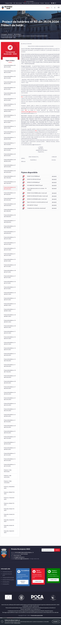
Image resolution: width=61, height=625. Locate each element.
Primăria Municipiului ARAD (37, 615)
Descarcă (54, 176)
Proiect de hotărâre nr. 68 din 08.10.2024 (10, 160)
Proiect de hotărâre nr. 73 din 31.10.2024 (10, 132)
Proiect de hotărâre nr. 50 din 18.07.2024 (10, 260)
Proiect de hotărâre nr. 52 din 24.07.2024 (9, 249)
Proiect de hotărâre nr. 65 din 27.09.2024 (9, 177)
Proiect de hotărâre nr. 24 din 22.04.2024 (10, 404)
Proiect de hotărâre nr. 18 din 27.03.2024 (9, 437)
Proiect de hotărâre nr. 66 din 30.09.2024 (10, 171)
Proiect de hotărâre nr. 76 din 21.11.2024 (10, 116)
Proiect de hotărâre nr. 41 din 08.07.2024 (9, 310)
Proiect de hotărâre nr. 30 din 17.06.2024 (10, 371)
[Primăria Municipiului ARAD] (7, 7)
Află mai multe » (17, 622)
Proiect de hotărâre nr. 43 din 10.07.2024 (10, 299)
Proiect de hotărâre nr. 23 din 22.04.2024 (10, 409)
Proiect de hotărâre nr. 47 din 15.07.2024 (10, 276)
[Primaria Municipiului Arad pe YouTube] (53, 3)
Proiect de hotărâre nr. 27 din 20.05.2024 (10, 387)
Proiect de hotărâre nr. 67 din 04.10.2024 (10, 166)
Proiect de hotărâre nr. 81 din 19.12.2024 (9, 88)
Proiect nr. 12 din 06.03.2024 (7, 470)
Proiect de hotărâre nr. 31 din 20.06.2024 (9, 365)
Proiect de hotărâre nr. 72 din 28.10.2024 (10, 138)
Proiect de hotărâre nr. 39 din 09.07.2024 (10, 321)
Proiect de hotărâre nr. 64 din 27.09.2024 (10, 182)
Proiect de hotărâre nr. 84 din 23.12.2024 (10, 71)
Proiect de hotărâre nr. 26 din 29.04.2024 (10, 393)
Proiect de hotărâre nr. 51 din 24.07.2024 (9, 254)
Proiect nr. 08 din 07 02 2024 (9, 493)
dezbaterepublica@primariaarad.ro (29, 111)
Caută (57, 550)
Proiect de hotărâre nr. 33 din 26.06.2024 (10, 354)
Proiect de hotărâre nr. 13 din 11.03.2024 (9, 465)
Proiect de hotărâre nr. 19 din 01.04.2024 (9, 432)
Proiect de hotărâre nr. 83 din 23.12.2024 (10, 77)
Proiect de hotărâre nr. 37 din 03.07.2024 (10, 332)
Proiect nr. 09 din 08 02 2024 (9, 487)
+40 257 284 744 (17, 555)
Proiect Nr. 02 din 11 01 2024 (9, 526)
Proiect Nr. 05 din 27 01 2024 (9, 509)
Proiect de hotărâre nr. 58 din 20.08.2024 (9, 215)
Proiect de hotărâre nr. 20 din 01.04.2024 (10, 426)
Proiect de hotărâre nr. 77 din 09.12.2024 (10, 110)
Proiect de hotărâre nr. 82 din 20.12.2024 (10, 82)
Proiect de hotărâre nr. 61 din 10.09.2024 (9, 199)
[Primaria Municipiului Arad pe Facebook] (51, 3)
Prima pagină (4, 34)
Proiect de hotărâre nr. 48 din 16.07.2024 (10, 271)
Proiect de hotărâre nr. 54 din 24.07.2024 (10, 238)
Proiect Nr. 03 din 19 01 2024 (9, 520)
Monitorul (10, 34)
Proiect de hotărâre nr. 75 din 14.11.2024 (9, 121)
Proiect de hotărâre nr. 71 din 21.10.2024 (9, 143)
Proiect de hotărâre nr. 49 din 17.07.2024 (10, 265)
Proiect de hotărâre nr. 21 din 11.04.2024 (9, 421)
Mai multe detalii (23, 582)
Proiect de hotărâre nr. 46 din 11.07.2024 (10, 282)
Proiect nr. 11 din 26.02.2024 (7, 476)
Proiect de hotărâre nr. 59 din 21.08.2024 (9, 210)
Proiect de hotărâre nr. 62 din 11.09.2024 (10, 193)
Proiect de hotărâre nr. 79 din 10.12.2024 (10, 99)
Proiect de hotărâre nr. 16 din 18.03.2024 (9, 448)
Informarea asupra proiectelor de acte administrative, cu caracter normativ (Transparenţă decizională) (24, 35)
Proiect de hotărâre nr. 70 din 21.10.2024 (10, 149)
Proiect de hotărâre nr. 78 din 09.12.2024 (10, 105)
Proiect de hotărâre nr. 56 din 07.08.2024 (9, 227)
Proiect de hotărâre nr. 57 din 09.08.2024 (9, 221)
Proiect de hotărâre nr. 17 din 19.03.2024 (9, 443)
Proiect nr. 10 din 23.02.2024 (7, 482)
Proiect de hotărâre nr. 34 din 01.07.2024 (10, 348)
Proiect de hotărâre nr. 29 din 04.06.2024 (10, 376)
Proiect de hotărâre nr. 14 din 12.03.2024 (9, 459)
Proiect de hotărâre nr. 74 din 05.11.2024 (10, 127)
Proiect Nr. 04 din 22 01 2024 (9, 515)
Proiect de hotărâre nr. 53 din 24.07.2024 (9, 243)
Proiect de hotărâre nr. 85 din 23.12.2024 (9, 66)
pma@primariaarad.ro (19, 557)
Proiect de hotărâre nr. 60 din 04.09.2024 (10, 204)
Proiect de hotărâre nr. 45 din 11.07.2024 (10, 288)
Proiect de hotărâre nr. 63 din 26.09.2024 (10, 188)
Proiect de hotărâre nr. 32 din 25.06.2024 (10, 360)
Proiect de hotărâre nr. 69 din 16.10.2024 (10, 154)
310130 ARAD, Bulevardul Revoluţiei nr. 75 (24, 552)
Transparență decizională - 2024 (8, 37)
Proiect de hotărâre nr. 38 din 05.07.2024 (10, 326)
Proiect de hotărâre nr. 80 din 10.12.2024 (10, 94)
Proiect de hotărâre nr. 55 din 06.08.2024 (9, 232)
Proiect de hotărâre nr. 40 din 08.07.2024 (10, 315)
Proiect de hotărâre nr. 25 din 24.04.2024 (9, 398)
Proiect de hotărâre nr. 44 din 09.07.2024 (10, 293)
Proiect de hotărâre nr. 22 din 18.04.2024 (10, 415)
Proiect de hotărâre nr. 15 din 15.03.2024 (9, 454)
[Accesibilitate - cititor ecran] (54, 7)
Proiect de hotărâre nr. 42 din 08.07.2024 (10, 304)
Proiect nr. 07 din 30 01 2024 (9, 498)
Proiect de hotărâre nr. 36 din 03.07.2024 (10, 337)
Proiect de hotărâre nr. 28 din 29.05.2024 (10, 382)
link (22, 96)
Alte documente (17, 34)
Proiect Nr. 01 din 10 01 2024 (9, 531)
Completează (38, 581)
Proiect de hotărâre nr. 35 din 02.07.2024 (9, 343)
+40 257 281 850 (30, 1)
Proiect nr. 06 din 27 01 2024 (9, 504)
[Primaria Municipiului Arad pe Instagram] (55, 3)
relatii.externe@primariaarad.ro (21, 558)
